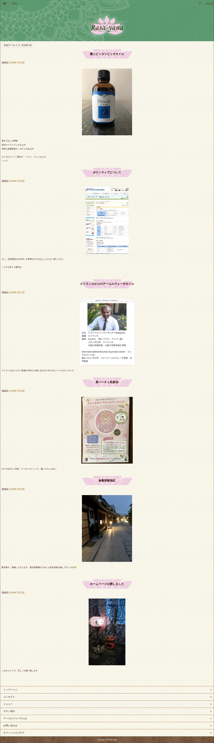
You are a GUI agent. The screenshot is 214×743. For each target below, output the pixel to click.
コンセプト (9, 697)
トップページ (10, 689)
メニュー (8, 704)
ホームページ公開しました (107, 584)
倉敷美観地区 (107, 480)
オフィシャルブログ (13, 732)
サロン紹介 (9, 711)
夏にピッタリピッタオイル (107, 54)
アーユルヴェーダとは (15, 718)
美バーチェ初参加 (107, 382)
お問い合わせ (10, 725)
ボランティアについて (107, 172)
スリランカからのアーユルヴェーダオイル (107, 283)
